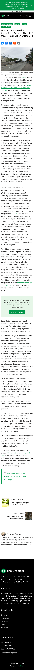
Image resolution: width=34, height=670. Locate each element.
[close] (31, 5)
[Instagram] (14, 11)
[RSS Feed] (21, 11)
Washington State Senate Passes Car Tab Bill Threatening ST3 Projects (16, 476)
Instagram (5, 618)
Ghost (22, 666)
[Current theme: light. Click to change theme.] (26, 16)
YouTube (4, 628)
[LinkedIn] (17, 11)
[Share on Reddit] (14, 43)
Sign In (19, 16)
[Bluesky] (12, 11)
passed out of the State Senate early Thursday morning (16, 87)
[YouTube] (19, 11)
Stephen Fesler (7, 39)
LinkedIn (4, 624)
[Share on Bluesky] (2, 43)
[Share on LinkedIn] (10, 43)
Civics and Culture (7, 24)
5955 (24, 77)
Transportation (6, 26)
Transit (24, 24)
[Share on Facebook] (6, 43)
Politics (17, 24)
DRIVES (16, 214)
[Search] (23, 16)
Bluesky (4, 615)
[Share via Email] (18, 43)
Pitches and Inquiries (9, 653)
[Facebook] (16, 11)
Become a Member (17, 312)
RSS (2, 631)
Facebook (5, 621)
